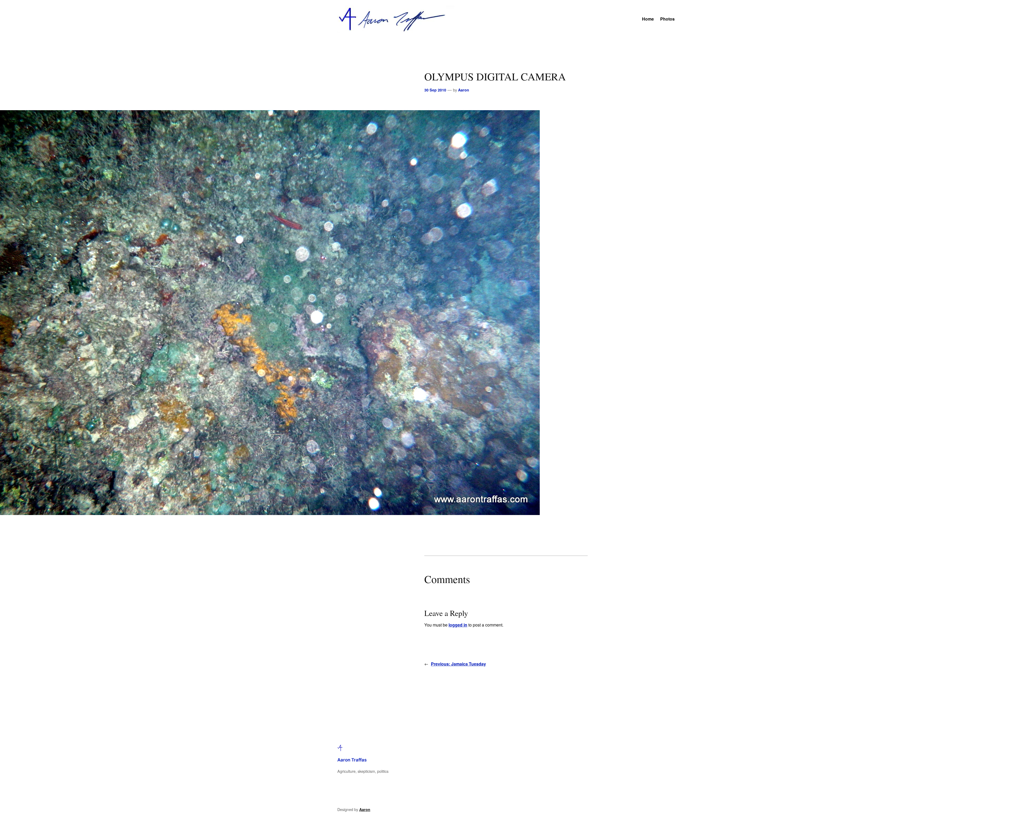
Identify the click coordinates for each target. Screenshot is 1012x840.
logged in (458, 625)
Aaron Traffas (352, 760)
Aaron (463, 90)
